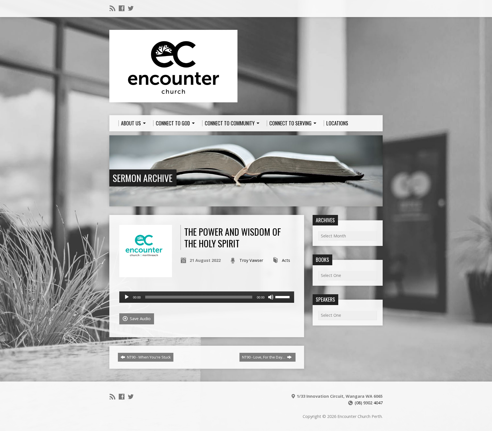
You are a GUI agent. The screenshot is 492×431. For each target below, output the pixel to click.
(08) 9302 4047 (369, 402)
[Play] (127, 297)
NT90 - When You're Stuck (148, 357)
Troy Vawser (251, 260)
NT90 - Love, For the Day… (264, 357)
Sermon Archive (143, 178)
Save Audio (140, 318)
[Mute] (271, 297)
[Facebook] (121, 8)
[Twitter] (131, 8)
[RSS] (112, 8)
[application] (206, 297)
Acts (286, 260)
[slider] (283, 296)
